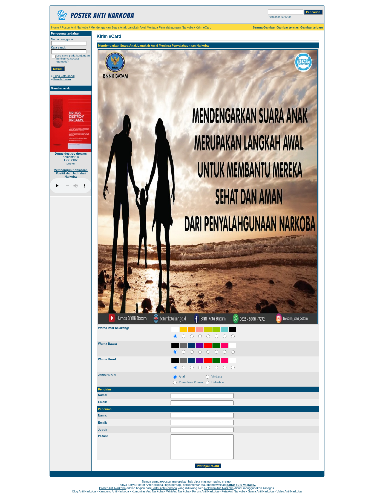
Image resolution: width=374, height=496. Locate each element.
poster (71, 163)
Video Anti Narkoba (289, 491)
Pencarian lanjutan (280, 16)
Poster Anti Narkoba (75, 27)
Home (55, 27)
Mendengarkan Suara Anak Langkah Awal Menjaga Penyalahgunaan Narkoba (142, 27)
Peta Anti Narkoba (233, 491)
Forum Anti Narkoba (205, 491)
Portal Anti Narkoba (164, 488)
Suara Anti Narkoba (261, 491)
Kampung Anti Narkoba (114, 491)
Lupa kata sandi (63, 76)
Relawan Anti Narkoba (219, 488)
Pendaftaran (62, 79)
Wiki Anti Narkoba (177, 491)
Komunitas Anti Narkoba (147, 491)
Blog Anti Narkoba (84, 491)
